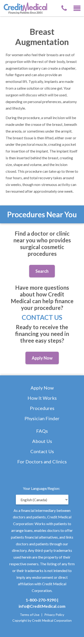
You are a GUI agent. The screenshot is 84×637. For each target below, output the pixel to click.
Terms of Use (29, 615)
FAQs (42, 431)
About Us (42, 441)
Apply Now (42, 387)
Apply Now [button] (42, 358)
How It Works (42, 398)
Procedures (42, 408)
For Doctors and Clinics (42, 461)
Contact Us (42, 317)
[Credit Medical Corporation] (28, 7)
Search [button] (42, 271)
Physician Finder (42, 418)
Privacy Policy (54, 615)
